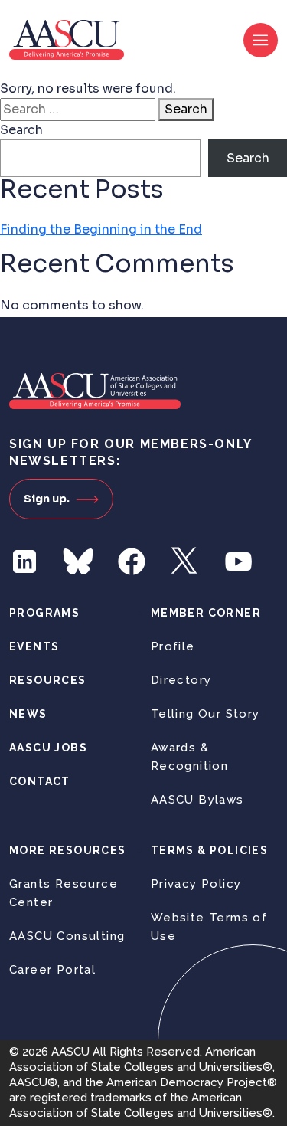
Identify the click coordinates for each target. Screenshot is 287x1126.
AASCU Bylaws (197, 800)
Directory (181, 680)
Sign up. (47, 499)
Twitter (185, 561)
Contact (39, 781)
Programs (44, 613)
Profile (173, 646)
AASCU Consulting (67, 936)
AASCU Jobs (48, 747)
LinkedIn (24, 561)
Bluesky (78, 561)
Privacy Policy (196, 884)
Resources (47, 680)
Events (34, 646)
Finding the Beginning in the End (101, 229)
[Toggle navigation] (260, 40)
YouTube (238, 561)
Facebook (131, 561)
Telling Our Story (205, 714)
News (28, 714)
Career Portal (52, 970)
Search (186, 109)
